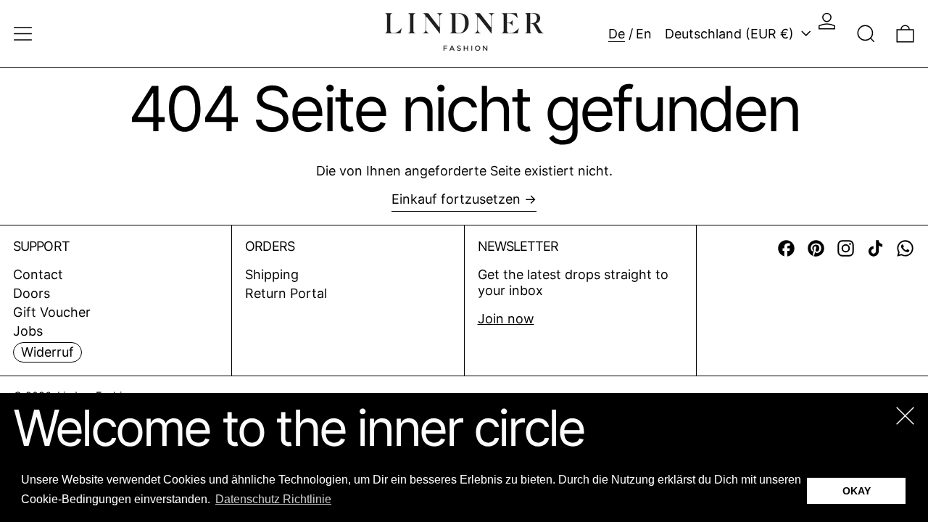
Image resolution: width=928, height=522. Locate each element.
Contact (38, 274)
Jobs (28, 331)
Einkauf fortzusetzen (456, 199)
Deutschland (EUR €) (731, 33)
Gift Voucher (52, 312)
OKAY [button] (856, 491)
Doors (31, 293)
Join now (506, 318)
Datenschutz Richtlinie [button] (273, 499)
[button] (866, 34)
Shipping (272, 274)
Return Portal (286, 293)
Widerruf (47, 352)
